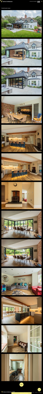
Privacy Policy (36, 392)
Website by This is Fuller (32, 392)
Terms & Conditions (40, 392)
